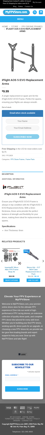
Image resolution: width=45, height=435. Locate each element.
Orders (20, 6)
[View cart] (41, 12)
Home (5, 27)
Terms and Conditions (15, 419)
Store (14, 27)
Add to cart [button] (33, 280)
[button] (35, 12)
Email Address (11, 375)
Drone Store (28, 417)
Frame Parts (30, 159)
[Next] (43, 266)
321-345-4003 (27, 432)
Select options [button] (11, 280)
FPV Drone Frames (32, 27)
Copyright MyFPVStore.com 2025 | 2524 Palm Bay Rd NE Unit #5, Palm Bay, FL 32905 (22, 425)
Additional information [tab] (13, 179)
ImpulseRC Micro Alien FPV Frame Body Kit (11, 270)
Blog (14, 6)
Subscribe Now (22, 137)
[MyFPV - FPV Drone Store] (16, 12)
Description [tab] (7, 174)
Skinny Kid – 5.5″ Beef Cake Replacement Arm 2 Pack (33, 271)
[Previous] (2, 266)
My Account (37, 2)
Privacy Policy (33, 419)
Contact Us (29, 6)
